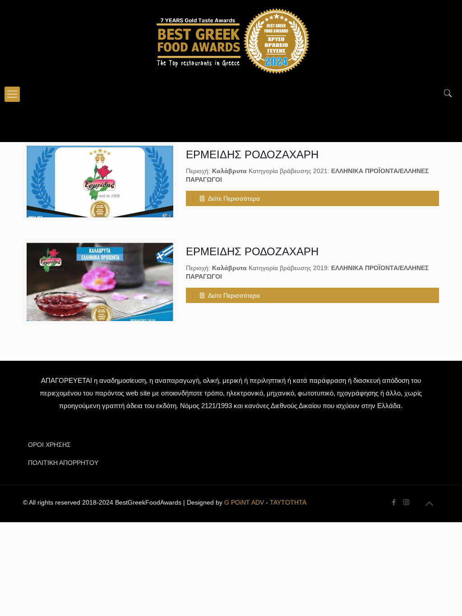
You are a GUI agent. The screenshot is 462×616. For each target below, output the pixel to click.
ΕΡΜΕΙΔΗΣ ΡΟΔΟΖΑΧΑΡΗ (252, 154)
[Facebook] (394, 502)
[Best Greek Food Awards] (231, 40)
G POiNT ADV (244, 502)
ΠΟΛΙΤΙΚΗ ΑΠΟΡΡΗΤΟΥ (63, 462)
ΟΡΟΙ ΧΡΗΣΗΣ (49, 444)
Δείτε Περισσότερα (234, 198)
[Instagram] (406, 502)
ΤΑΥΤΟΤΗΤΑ (288, 502)
